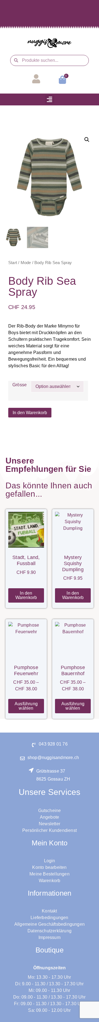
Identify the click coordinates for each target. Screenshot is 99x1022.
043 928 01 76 (53, 744)
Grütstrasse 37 (50, 771)
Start (12, 262)
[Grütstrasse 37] (31, 770)
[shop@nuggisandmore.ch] (22, 758)
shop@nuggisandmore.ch (53, 757)
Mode (26, 262)
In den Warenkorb (30, 412)
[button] (49, 99)
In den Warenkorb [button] (26, 595)
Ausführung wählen (26, 705)
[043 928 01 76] (33, 744)
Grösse (19, 385)
